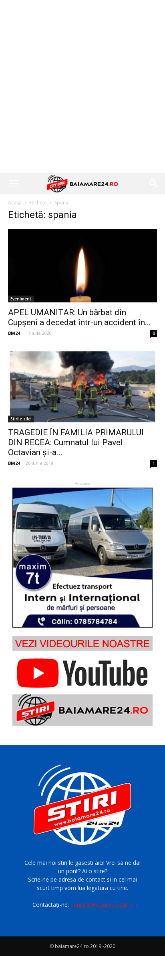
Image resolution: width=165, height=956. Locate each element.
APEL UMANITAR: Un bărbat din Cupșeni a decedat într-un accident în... (79, 317)
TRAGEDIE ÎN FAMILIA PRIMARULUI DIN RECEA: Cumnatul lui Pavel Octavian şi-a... (76, 442)
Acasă (15, 202)
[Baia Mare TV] (82, 681)
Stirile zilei (21, 419)
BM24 (14, 333)
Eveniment (20, 299)
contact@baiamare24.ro (101, 904)
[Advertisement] (82, 86)
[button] (154, 183)
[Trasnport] (82, 558)
